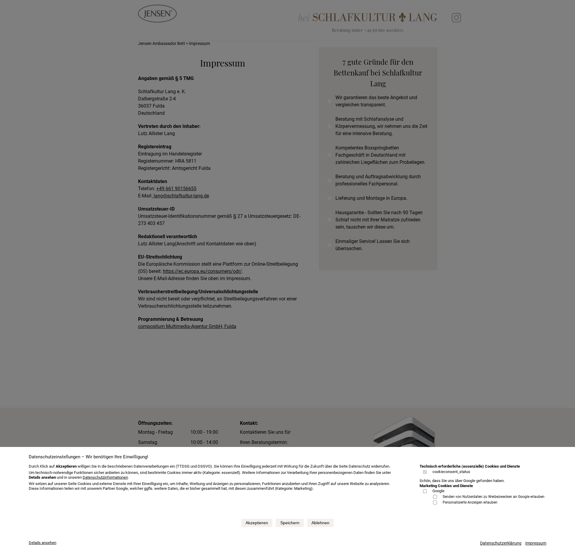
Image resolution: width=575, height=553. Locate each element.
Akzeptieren (257, 522)
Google (438, 491)
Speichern (289, 522)
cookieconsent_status (451, 471)
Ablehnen (320, 522)
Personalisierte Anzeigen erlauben (470, 502)
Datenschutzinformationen (105, 477)
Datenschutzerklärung (500, 543)
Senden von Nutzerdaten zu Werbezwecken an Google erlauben (493, 497)
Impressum (535, 543)
